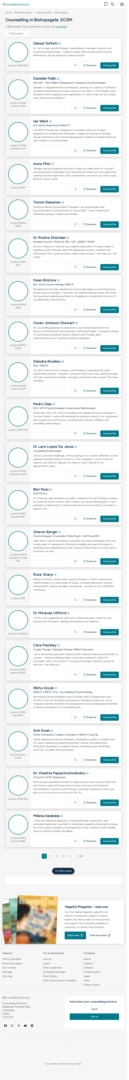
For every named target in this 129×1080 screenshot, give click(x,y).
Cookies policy (92, 971)
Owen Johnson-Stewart (54, 323)
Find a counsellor (12, 958)
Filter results (63, 871)
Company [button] (89, 953)
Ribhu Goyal (44, 688)
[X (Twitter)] (19, 1025)
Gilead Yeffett (46, 43)
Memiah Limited (74, 1064)
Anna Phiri (42, 163)
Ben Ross (41, 489)
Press (87, 980)
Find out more (100, 935)
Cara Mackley (45, 645)
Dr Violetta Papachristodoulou (59, 773)
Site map (7, 976)
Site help (7, 971)
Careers (90, 963)
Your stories (9, 967)
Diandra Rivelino (47, 361)
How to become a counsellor (59, 980)
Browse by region (23, 12)
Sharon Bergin (45, 532)
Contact (88, 967)
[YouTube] (25, 1025)
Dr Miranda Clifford (50, 613)
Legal (87, 976)
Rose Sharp (43, 574)
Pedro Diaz (43, 404)
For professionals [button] (53, 953)
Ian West (41, 121)
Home (9, 12)
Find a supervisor (52, 967)
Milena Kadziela (46, 815)
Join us (47, 958)
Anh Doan (42, 730)
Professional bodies (54, 971)
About (87, 958)
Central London (44, 12)
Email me (90, 65)
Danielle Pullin (45, 78)
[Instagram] (12, 1025)
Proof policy (50, 976)
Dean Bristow (45, 280)
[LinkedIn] (32, 1025)
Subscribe (75, 935)
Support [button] (7, 953)
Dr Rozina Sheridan (50, 237)
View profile (109, 65)
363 (81, 856)
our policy (61, 26)
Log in (46, 963)
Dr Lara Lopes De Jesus (54, 446)
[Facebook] (5, 1025)
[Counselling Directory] (18, 4)
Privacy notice (92, 984)
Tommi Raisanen (47, 202)
